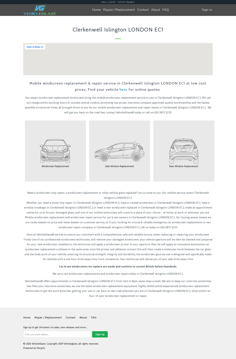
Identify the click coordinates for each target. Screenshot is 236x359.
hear (123, 89)
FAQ (165, 10)
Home (96, 10)
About (155, 10)
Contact (143, 10)
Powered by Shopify (34, 348)
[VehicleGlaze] (39, 10)
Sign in (207, 10)
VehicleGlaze (39, 343)
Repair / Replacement (119, 10)
